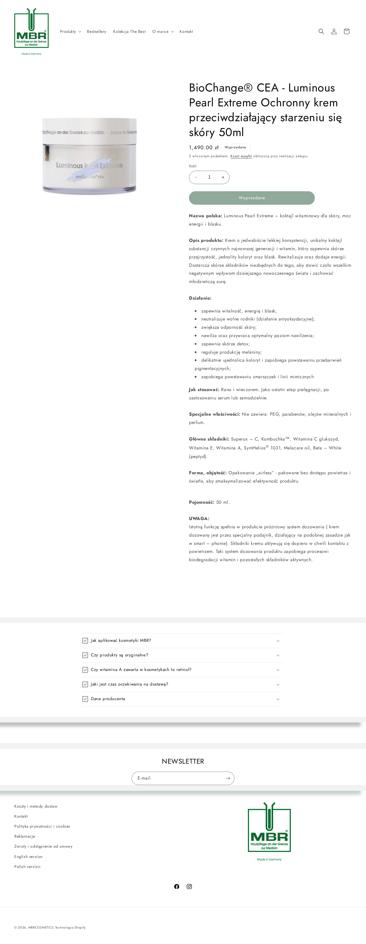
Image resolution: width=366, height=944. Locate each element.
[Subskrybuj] (228, 778)
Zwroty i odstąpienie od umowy (43, 846)
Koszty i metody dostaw (35, 806)
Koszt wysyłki (241, 156)
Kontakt (20, 816)
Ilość (192, 166)
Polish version (27, 866)
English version (28, 856)
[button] (70, 31)
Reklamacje (24, 836)
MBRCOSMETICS (41, 927)
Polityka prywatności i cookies (42, 826)
